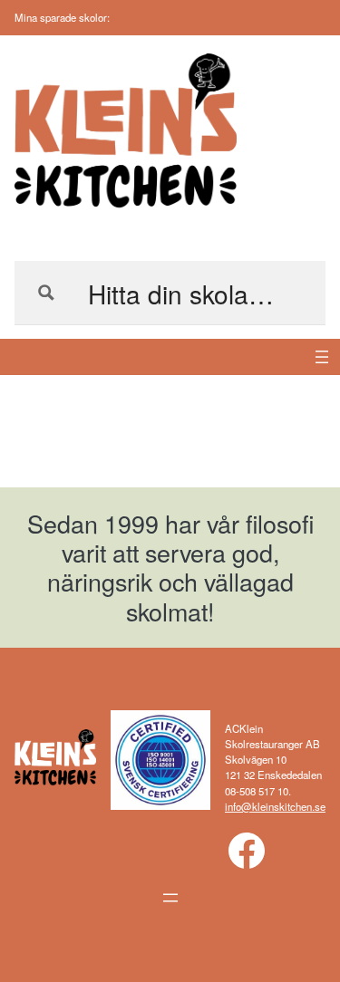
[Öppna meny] (322, 357)
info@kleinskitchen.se (275, 806)
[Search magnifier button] (46, 292)
